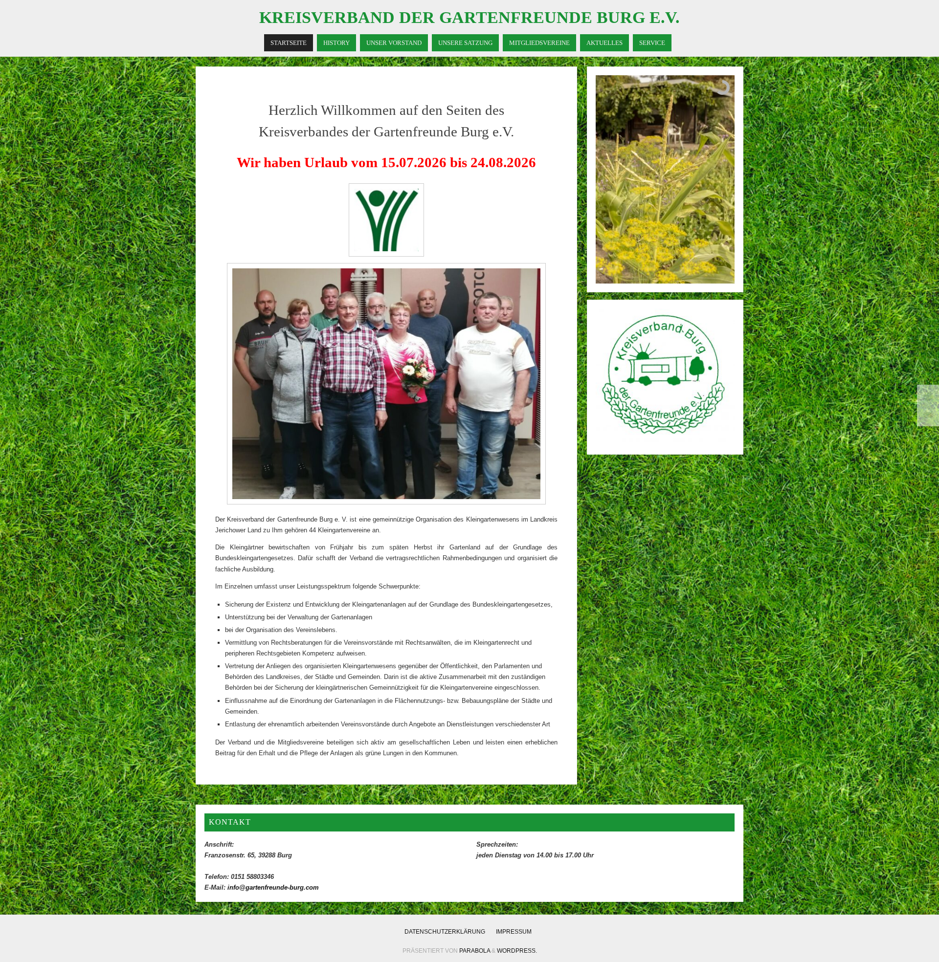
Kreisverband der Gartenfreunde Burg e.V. (469, 17)
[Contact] (928, 415)
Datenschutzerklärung (444, 931)
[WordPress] (928, 396)
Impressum (514, 931)
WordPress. (517, 950)
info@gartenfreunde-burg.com (273, 887)
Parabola (474, 950)
